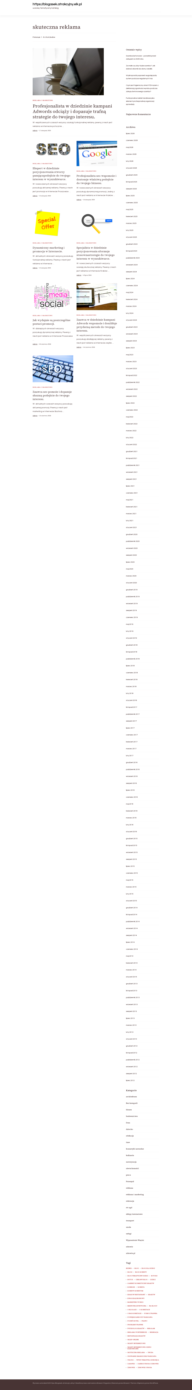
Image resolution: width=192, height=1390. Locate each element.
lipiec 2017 (130, 728)
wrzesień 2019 (132, 603)
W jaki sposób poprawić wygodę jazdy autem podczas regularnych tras (141, 77)
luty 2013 (129, 1032)
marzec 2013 (131, 1025)
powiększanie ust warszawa (139, 1317)
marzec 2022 (131, 431)
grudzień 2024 (131, 244)
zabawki (131, 1364)
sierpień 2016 (131, 783)
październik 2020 (133, 541)
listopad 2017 (131, 707)
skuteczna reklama (136, 1352)
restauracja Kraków (136, 1336)
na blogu (153, 1306)
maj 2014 (129, 956)
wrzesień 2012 (132, 1066)
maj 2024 (129, 292)
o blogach (132, 1309)
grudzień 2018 (131, 645)
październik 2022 (133, 382)
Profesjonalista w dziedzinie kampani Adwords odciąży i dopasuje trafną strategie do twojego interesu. (72, 111)
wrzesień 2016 (132, 776)
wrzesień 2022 (132, 389)
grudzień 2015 (131, 838)
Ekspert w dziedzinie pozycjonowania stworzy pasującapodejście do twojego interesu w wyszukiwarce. (51, 173)
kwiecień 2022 (131, 424)
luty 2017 (129, 755)
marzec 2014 (131, 970)
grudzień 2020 (131, 534)
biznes (129, 1109)
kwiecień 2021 (131, 507)
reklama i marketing (43, 100)
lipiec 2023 (130, 348)
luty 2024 (129, 313)
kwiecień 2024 (131, 299)
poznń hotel (133, 1321)
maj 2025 (129, 209)
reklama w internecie (137, 1332)
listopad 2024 (131, 251)
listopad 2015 (131, 845)
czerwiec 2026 (132, 140)
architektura (131, 1096)
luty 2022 (129, 438)
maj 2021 (129, 500)
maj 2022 (129, 417)
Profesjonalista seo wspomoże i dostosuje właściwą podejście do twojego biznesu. (96, 179)
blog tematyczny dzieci (137, 1276)
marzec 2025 (131, 223)
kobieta (141, 1287)
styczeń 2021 (131, 527)
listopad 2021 (131, 458)
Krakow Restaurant (136, 1294)
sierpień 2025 (131, 189)
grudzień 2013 (131, 984)
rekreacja (130, 1201)
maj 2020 (129, 569)
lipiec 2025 (130, 196)
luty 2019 (129, 631)
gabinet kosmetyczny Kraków (140, 1283)
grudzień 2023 (131, 327)
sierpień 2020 (131, 555)
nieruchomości (132, 1168)
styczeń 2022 (131, 444)
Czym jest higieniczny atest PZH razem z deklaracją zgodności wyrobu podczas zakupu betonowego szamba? (142, 88)
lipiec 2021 (130, 486)
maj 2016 (129, 804)
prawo (144, 1321)
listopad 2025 (131, 182)
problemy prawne (135, 1325)
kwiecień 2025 (131, 216)
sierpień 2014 (131, 935)
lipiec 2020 (130, 562)
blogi (129, 1272)
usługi (128, 1233)
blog (136, 1268)
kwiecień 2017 (131, 742)
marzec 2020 (131, 576)
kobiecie (131, 1287)
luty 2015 (129, 894)
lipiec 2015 (130, 866)
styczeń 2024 (131, 320)
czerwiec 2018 (132, 673)
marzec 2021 (131, 514)
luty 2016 (129, 825)
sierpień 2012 (131, 1073)
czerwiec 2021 (132, 493)
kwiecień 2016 (131, 811)
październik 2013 (133, 997)
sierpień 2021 (131, 479)
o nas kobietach (134, 1313)
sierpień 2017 (131, 721)
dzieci (153, 1279)
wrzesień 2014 (132, 928)
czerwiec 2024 (132, 285)
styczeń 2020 (131, 583)
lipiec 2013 (130, 1018)
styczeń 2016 (131, 831)
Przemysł (130, 1181)
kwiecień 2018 (131, 679)
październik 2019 (133, 596)
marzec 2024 (131, 306)
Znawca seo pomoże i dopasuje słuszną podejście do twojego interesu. (52, 395)
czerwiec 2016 (132, 797)
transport (130, 1220)
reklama (129, 1188)
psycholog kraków (135, 1328)
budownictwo (132, 1116)
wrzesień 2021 (132, 472)
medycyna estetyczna (136, 1306)
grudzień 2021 (131, 451)
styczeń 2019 (131, 638)
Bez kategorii (132, 1103)
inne (128, 1142)
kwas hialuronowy (135, 1298)
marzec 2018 (131, 686)
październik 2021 (133, 465)
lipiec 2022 (130, 403)
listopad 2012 (131, 1053)
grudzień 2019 (131, 590)
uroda (128, 1227)
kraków (151, 1294)
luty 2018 (129, 693)
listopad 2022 (131, 375)
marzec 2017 (131, 749)
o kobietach (144, 1309)
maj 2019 (129, 624)
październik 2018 (133, 659)
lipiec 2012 (130, 1080)
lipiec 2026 (130, 133)
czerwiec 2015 (132, 873)
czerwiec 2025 (132, 203)
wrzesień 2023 (132, 334)
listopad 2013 (131, 991)
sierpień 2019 (131, 610)
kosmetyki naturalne (135, 1149)
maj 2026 (129, 147)
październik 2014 (133, 921)
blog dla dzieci (148, 1268)
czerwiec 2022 (132, 410)
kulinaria (130, 1155)
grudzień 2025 (131, 175)
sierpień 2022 (131, 396)
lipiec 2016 (130, 790)
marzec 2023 (131, 361)
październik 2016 (133, 769)
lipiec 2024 (130, 278)
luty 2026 (129, 161)
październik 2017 (133, 714)
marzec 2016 (131, 818)
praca (128, 1175)
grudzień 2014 (131, 908)
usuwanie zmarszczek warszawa (141, 1356)
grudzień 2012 (131, 1046)
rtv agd (129, 1207)
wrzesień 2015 (132, 852)
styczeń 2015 (131, 901)
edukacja (130, 1136)
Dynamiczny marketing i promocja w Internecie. (48, 249)
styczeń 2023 (131, 368)
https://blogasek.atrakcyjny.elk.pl (57, 4)
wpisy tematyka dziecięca (147, 1360)
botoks (154, 1276)
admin (35, 130)
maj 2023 (129, 355)
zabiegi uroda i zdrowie (148, 1364)
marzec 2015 (131, 887)
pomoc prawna (150, 1313)
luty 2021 (129, 520)
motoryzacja (131, 1162)
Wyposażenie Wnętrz (135, 1240)
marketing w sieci (135, 1302)
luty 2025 (129, 230)
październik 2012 (133, 1060)
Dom (128, 1122)
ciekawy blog (142, 1279)
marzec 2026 (131, 154)
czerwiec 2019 (132, 617)
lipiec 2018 (130, 666)
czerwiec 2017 (132, 735)
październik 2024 (133, 258)
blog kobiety (141, 1272)
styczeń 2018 (131, 700)
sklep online (133, 1339)
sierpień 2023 (131, 341)
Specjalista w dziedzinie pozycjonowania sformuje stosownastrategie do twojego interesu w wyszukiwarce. (96, 253)
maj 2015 (129, 880)
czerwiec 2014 (132, 949)
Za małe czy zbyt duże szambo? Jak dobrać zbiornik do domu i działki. (140, 67)
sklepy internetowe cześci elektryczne (139, 1348)
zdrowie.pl (130, 1253)
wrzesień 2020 (132, 548)
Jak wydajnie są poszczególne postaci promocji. (51, 322)
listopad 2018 (131, 652)
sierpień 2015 (131, 859)
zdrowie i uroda (145, 1367)
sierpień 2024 (131, 272)
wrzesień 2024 (132, 265)
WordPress (154, 1383)
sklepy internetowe (134, 1214)
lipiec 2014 (130, 942)
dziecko (129, 1129)
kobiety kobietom (135, 1291)
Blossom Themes (130, 1383)
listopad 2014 (131, 914)
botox (130, 1279)
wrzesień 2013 (132, 1004)
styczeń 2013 (131, 1039)
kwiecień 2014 (131, 963)
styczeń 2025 (131, 237)
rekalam (151, 1328)
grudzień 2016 (131, 762)
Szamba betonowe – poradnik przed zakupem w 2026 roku (141, 57)
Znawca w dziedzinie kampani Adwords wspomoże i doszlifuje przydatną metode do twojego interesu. (97, 325)
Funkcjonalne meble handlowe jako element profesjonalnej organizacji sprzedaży (140, 101)
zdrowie (129, 1246)
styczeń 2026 (131, 168)
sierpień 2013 (131, 1011)
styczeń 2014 (131, 977)
